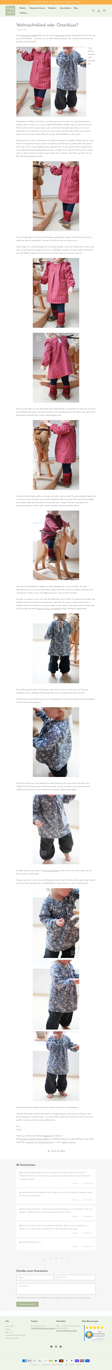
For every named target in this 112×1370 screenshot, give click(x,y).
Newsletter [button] (61, 1321)
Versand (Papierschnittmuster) (15, 1335)
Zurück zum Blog (58, 1151)
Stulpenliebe (47, 1136)
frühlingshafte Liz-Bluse (28, 35)
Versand (79, 1364)
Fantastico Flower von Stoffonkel (49, 609)
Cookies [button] (34, 1321)
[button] (23, 8)
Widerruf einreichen (11, 1338)
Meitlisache (71, 1142)
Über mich (8, 1332)
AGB (66, 1364)
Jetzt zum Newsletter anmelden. (66, 1330)
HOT (35, 1142)
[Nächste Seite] (67, 1258)
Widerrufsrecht (46, 1364)
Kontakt (8, 1329)
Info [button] (7, 1321)
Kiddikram (65, 1142)
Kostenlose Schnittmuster (45, 1142)
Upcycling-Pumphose (51, 871)
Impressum (72, 1364)
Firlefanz (38, 1365)
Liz (23, 1136)
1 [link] (44, 1258)
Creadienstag (29, 1142)
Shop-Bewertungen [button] (90, 1321)
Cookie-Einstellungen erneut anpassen (43, 1328)
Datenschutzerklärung (57, 1364)
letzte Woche (60, 35)
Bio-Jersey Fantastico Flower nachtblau (35, 1139)
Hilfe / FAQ (9, 1326)
